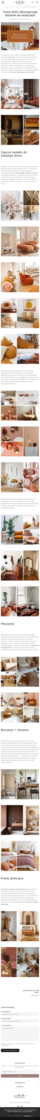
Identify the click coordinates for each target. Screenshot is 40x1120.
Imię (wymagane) (5, 1011)
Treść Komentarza (6, 1025)
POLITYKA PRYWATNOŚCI (14, 1116)
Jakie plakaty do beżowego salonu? (31, 991)
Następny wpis (35, 995)
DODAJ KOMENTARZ (11, 1050)
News (12, 6)
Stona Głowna (7, 6)
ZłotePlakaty (20, 1096)
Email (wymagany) (6, 1018)
